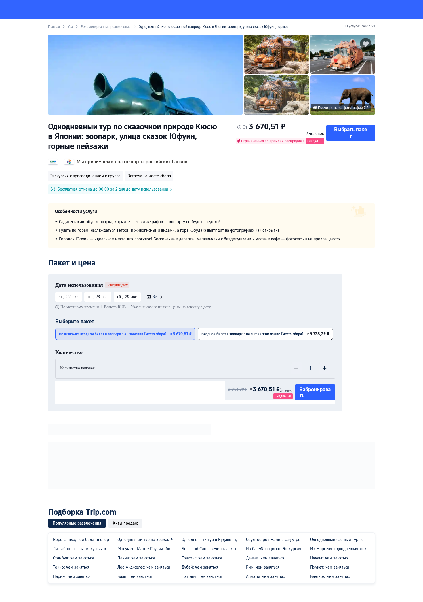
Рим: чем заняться (262, 567)
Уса (70, 27)
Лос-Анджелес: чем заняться (143, 567)
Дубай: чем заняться (200, 567)
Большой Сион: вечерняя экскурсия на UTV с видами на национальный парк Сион (213, 548)
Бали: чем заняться (134, 576)
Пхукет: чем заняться (329, 567)
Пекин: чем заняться (136, 558)
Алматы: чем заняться (266, 576)
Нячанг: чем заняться (329, 558)
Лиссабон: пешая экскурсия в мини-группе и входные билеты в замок (84, 548)
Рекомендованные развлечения (106, 27)
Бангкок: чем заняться (330, 576)
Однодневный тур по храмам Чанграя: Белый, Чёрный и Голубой (148, 539)
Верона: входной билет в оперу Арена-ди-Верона (84, 539)
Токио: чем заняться (71, 567)
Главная (54, 27)
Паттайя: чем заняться (202, 576)
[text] (211, 230)
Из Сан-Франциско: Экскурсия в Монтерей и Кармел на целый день (277, 548)
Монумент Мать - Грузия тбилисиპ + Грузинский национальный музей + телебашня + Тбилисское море (148, 548)
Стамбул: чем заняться (73, 558)
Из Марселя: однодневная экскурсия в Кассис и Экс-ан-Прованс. (341, 548)
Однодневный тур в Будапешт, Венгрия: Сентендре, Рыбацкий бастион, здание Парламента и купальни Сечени (213, 539)
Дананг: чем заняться (265, 558)
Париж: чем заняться (72, 576)
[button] (362, 9)
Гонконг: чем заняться (202, 558)
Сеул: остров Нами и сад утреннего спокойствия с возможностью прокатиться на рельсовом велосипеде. (277, 539)
